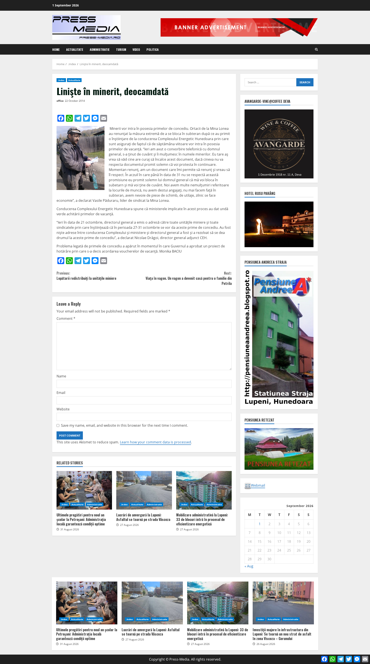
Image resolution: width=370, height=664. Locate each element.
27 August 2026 (129, 525)
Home (56, 49)
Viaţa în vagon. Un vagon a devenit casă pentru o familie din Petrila (189, 278)
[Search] (316, 49)
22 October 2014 (75, 101)
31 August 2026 (69, 529)
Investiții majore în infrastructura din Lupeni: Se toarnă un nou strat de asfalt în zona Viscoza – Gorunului (283, 603)
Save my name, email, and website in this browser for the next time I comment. (124, 425)
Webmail (258, 485)
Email (61, 392)
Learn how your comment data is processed (155, 442)
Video (136, 49)
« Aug (249, 566)
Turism (121, 49)
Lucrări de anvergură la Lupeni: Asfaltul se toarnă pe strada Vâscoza (144, 490)
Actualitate (74, 49)
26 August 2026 (266, 644)
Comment (66, 318)
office (60, 101)
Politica (152, 49)
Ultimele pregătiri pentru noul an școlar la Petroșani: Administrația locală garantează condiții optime (84, 490)
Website (63, 409)
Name (61, 376)
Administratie (100, 49)
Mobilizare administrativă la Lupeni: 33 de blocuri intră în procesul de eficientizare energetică (204, 490)
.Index (61, 80)
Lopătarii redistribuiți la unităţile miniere (86, 276)
